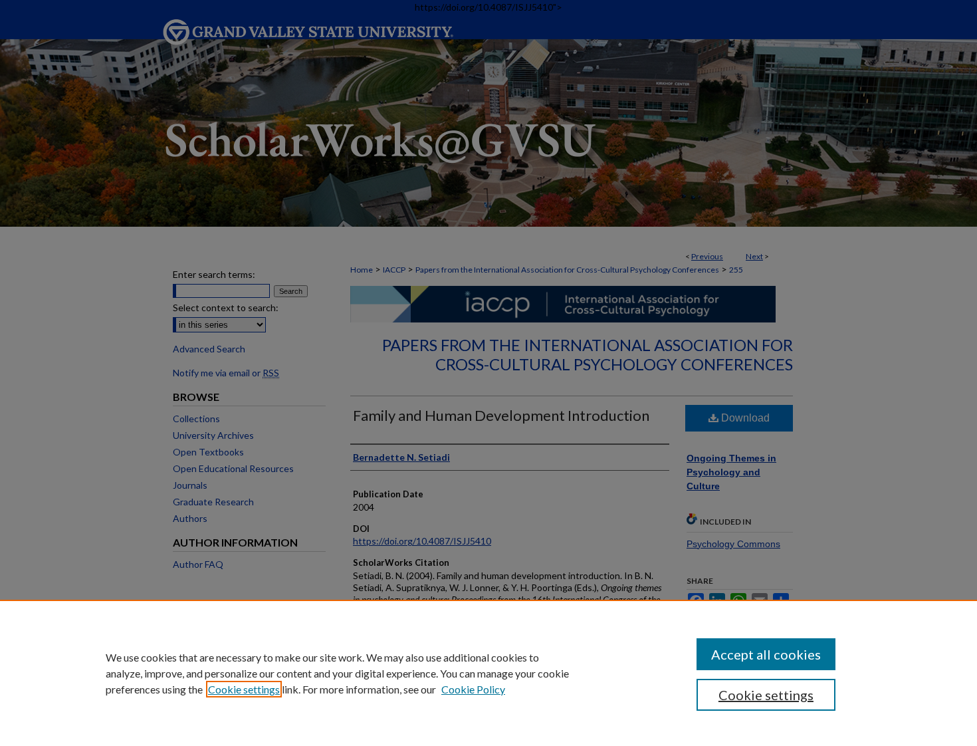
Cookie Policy (473, 689)
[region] (488, 673)
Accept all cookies (766, 654)
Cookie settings (244, 689)
